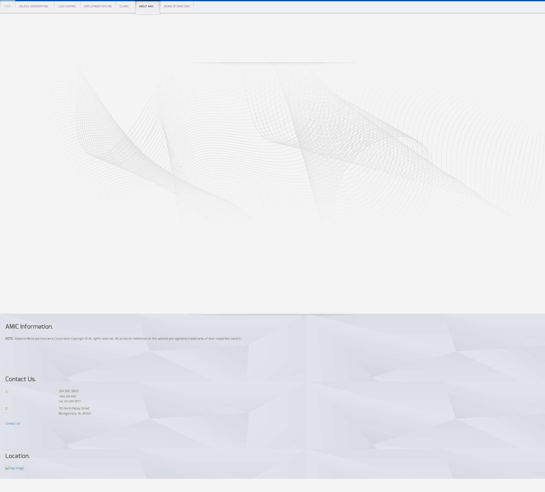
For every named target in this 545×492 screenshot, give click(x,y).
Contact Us (12, 423)
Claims (124, 6)
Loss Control (67, 6)
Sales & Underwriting (33, 6)
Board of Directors (177, 6)
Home (7, 6)
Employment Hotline (98, 6)
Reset (18, 293)
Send (18, 282)
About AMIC (146, 6)
